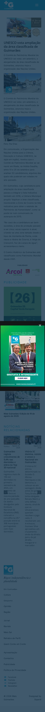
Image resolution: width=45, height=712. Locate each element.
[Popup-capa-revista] (22, 326)
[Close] (40, 325)
